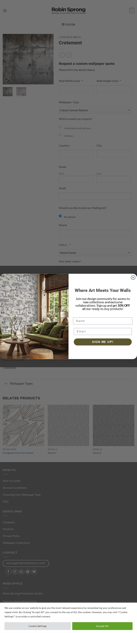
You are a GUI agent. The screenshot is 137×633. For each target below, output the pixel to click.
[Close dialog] (133, 278)
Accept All (102, 625)
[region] (68, 618)
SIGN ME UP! (102, 341)
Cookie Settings (38, 625)
